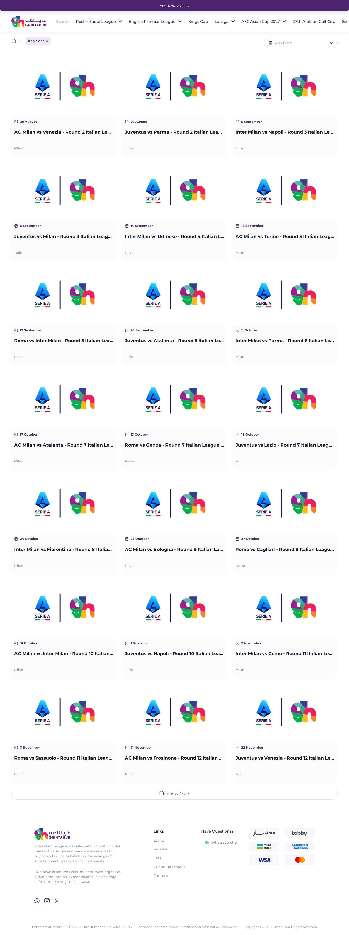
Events (62, 21)
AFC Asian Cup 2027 (261, 21)
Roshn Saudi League (96, 21)
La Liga (222, 21)
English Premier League (152, 21)
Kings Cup (198, 21)
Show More (179, 793)
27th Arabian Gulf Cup (314, 21)
